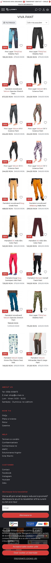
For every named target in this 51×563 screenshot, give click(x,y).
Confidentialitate (10, 443)
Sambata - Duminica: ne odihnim (17, 402)
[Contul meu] (43, 9)
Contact (6, 470)
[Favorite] (40, 9)
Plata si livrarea (9, 419)
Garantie (6, 426)
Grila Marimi (7, 456)
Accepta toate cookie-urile (25, 547)
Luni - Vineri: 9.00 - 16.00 (14, 398)
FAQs (4, 415)
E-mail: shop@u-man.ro (13, 395)
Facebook (6, 473)
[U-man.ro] (12, 9)
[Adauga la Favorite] (21, 45)
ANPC (5, 449)
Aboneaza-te (25, 515)
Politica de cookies (23, 536)
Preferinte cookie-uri (25, 558)
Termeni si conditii (10, 439)
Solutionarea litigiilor (11, 453)
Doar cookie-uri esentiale (25, 553)
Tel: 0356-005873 (10, 392)
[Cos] (47, 9)
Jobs (4, 483)
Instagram (7, 476)
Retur (4, 422)
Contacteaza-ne (9, 446)
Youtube (6, 480)
